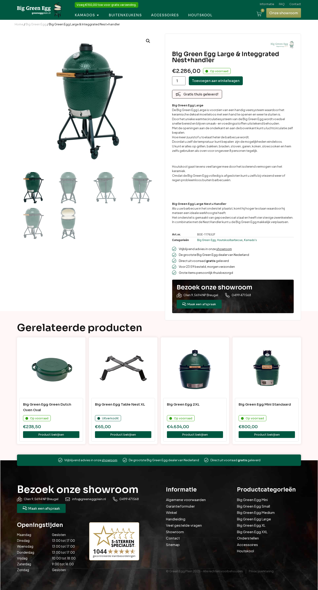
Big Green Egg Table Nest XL (120, 404)
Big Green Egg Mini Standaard (265, 404)
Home (19, 24)
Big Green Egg (36, 24)
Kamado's (250, 240)
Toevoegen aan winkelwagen (216, 81)
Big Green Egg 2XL (183, 404)
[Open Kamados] (97, 15)
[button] (148, 41)
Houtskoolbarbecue (230, 240)
